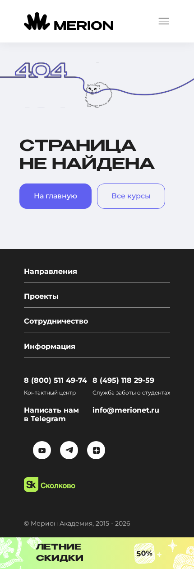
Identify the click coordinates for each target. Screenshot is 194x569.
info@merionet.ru (125, 410)
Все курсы (131, 196)
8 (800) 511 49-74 (55, 380)
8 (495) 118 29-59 (123, 380)
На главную (55, 196)
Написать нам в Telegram (51, 414)
